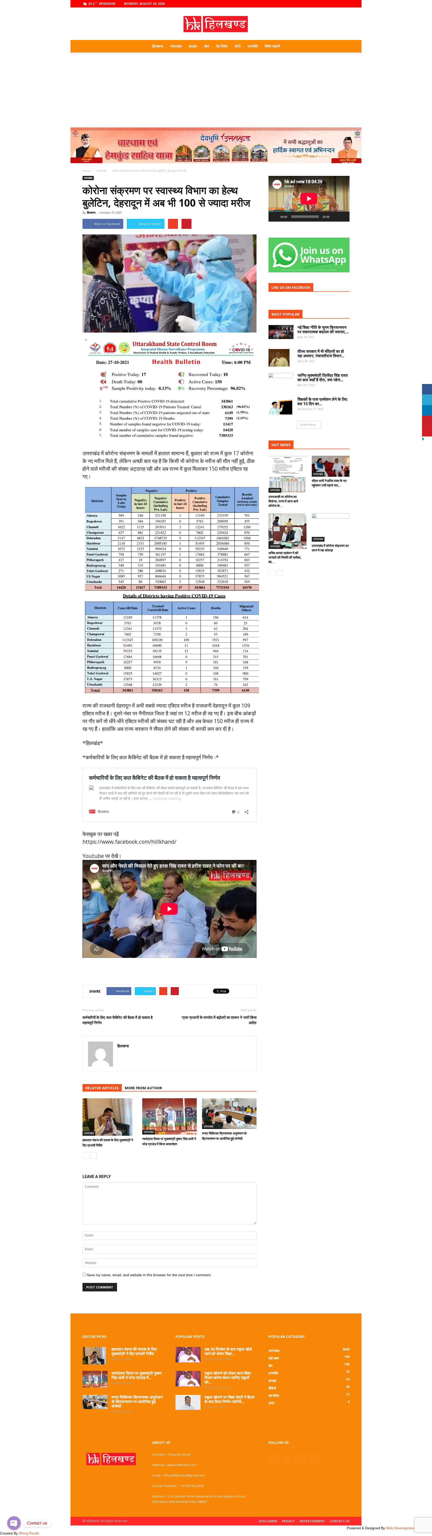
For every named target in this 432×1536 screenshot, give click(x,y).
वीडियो (272, 1388)
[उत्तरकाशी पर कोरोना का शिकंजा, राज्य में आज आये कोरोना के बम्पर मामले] (287, 474)
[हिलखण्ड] (216, 24)
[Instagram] (329, 3)
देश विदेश (222, 46)
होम (270, 1365)
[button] (344, 46)
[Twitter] (337, 3)
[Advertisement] (216, 90)
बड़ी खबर (273, 1358)
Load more (308, 424)
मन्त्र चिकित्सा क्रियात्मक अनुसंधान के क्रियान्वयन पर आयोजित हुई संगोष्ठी (137, 1401)
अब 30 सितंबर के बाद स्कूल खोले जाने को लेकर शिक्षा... (228, 1351)
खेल (206, 46)
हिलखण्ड (157, 46)
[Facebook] (321, 3)
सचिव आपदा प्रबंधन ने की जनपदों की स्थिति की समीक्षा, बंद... (285, 557)
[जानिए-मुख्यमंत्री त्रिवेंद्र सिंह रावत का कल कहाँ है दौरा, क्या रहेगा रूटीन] (280, 381)
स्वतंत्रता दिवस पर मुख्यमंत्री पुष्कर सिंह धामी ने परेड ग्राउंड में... (137, 1375)
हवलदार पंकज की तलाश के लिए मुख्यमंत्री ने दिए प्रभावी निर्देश (134, 1351)
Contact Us (340, 1521)
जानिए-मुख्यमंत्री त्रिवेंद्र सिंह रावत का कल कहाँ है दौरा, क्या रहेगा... (323, 378)
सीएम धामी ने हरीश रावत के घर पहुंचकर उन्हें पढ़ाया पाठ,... (329, 482)
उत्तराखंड (176, 46)
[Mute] (335, 216)
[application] (309, 199)
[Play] (275, 216)
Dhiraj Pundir (29, 1533)
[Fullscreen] (343, 216)
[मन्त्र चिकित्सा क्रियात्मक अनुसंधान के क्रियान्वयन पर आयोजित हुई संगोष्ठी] (229, 1113)
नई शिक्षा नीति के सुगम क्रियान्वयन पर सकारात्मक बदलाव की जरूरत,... (323, 330)
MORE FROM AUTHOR (143, 1088)
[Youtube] (346, 3)
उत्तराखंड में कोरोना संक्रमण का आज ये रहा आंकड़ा (330, 547)
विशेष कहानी (272, 46)
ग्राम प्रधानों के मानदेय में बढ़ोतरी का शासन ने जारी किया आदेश (219, 1020)
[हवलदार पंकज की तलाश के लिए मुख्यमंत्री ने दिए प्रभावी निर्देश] (109, 1117)
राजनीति (253, 46)
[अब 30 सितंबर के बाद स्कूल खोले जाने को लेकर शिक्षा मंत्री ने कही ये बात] (188, 1354)
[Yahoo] (121, 1056)
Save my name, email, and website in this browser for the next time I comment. (149, 1275)
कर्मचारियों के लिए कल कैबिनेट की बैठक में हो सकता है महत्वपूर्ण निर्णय (117, 1020)
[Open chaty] (14, 1523)
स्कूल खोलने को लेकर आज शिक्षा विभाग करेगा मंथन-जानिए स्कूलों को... (227, 1377)
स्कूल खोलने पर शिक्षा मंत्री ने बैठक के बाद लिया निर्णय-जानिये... (229, 1399)
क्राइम (193, 46)
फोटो (237, 46)
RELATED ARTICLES (102, 1088)
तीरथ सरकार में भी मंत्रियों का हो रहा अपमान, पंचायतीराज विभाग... (321, 354)
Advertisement (312, 1521)
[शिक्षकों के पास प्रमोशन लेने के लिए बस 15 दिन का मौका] (280, 405)
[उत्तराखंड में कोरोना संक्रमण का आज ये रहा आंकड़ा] (331, 527)
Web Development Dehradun (409, 1528)
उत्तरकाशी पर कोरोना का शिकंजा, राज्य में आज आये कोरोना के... (283, 501)
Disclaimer (268, 1521)
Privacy (288, 1521)
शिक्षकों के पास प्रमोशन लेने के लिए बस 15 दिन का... (322, 401)
